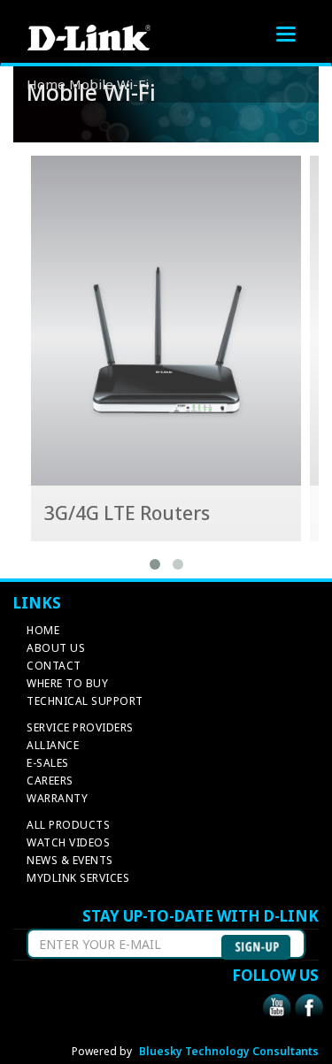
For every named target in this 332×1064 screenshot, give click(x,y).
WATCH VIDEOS (68, 842)
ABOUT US (56, 647)
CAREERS (50, 780)
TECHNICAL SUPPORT (85, 700)
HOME (43, 630)
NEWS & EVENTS (70, 860)
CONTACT (54, 665)
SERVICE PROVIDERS (80, 727)
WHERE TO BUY (67, 683)
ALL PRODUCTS (68, 824)
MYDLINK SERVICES (78, 877)
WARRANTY (57, 798)
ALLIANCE (53, 745)
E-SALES (48, 762)
